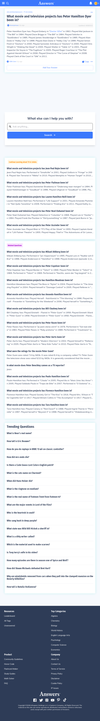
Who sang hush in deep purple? (22, 520)
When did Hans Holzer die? (20, 480)
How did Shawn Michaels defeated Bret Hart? (28, 568)
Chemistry (55, 621)
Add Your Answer (50, 67)
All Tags (7, 621)
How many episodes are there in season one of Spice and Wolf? (37, 560)
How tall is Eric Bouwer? (18, 441)
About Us (55, 659)
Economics (55, 650)
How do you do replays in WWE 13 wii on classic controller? (35, 449)
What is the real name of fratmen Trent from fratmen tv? (34, 496)
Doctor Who (56, 31)
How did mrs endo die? (18, 457)
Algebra (54, 616)
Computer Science (58, 645)
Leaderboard (9, 616)
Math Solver (9, 678)
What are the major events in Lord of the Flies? (29, 504)
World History (57, 630)
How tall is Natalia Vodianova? (21, 586)
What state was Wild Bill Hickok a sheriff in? (28, 528)
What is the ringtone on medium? (23, 488)
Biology (54, 625)
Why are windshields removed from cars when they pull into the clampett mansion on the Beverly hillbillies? (50, 577)
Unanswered (9, 625)
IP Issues (55, 688)
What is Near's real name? (19, 433)
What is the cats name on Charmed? (24, 473)
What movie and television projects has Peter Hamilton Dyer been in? (49, 18)
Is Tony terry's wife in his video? (22, 552)
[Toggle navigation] (3, 3)
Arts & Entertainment (14, 12)
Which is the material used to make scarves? (28, 544)
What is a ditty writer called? (21, 536)
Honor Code (9, 664)
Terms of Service (58, 669)
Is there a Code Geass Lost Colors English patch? (30, 465)
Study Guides (9, 674)
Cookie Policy (56, 683)
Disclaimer (55, 678)
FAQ (6, 683)
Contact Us (55, 664)
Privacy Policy (56, 674)
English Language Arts (60, 635)
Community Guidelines (13, 659)
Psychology (55, 640)
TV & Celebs (28, 12)
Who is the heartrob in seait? (21, 512)
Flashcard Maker (11, 669)
